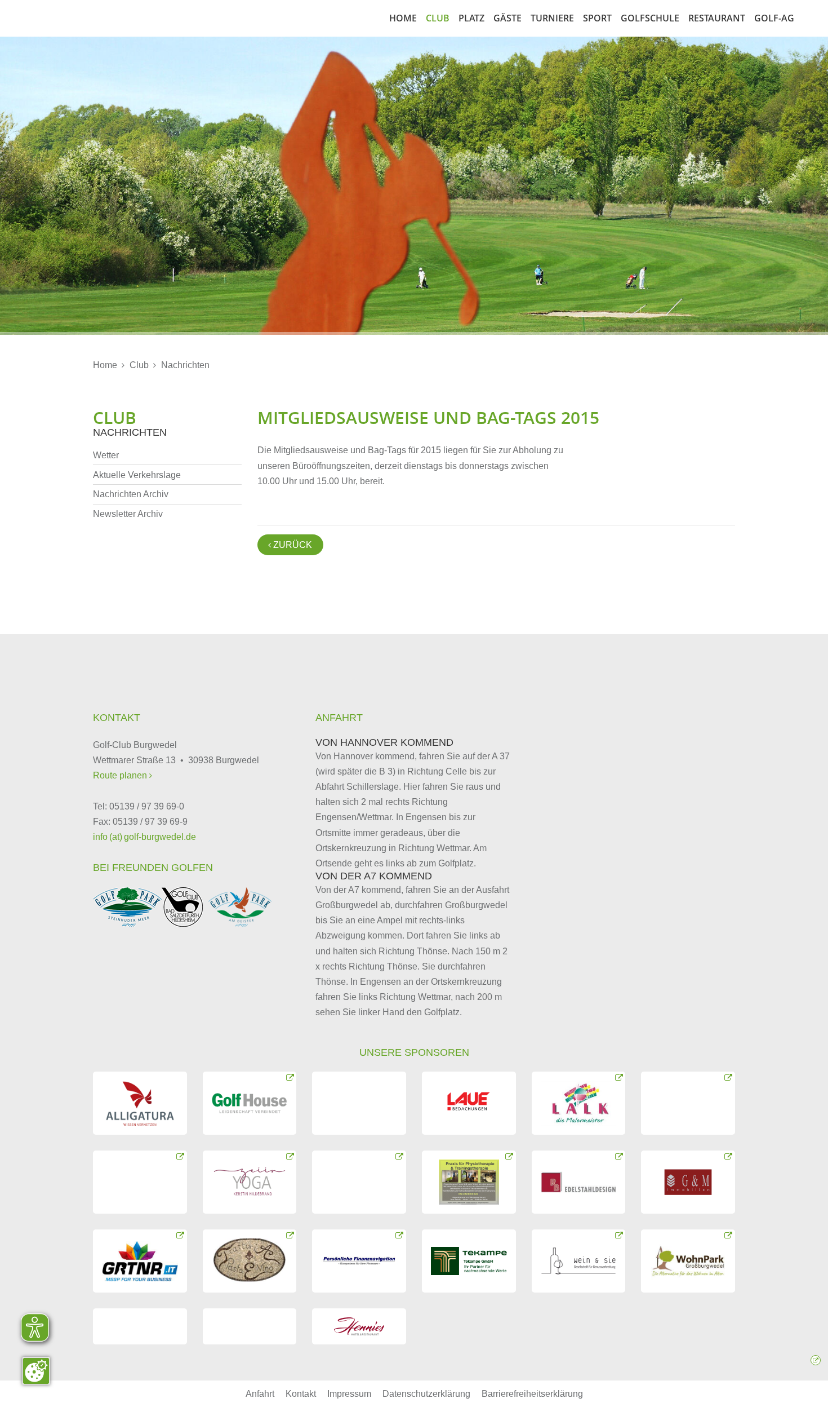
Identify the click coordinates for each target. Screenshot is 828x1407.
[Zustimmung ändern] (36, 1370)
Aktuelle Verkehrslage (137, 475)
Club (437, 18)
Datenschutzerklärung (426, 1394)
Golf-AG (774, 18)
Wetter (106, 455)
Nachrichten (185, 365)
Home (403, 18)
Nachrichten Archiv (130, 494)
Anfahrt (260, 1394)
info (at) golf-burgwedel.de (144, 837)
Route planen (121, 775)
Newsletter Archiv (128, 514)
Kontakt (301, 1394)
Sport (597, 18)
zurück (290, 545)
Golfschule (650, 18)
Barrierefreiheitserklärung (532, 1394)
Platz (471, 18)
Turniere (552, 18)
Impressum (349, 1394)
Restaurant (716, 18)
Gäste (507, 18)
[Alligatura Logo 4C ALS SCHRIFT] (140, 1103)
